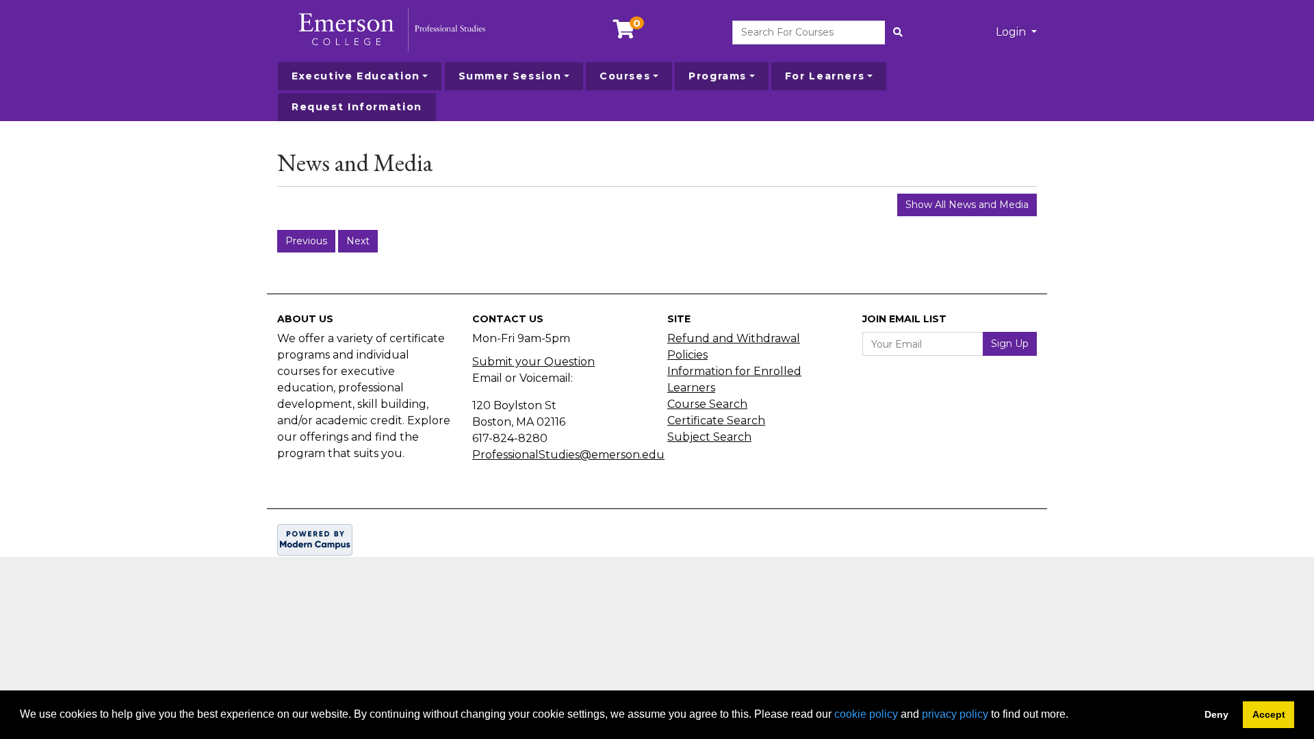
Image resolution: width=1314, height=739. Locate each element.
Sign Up (1010, 343)
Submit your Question (533, 361)
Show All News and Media (967, 204)
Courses (625, 76)
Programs (717, 76)
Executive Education (356, 76)
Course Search (707, 404)
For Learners (824, 76)
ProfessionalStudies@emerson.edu (568, 454)
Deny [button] (1216, 714)
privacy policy (955, 714)
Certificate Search (716, 420)
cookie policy (866, 714)
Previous (306, 241)
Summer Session (510, 76)
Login (1012, 31)
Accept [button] (1268, 714)
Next (358, 241)
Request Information (357, 107)
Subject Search (709, 436)
